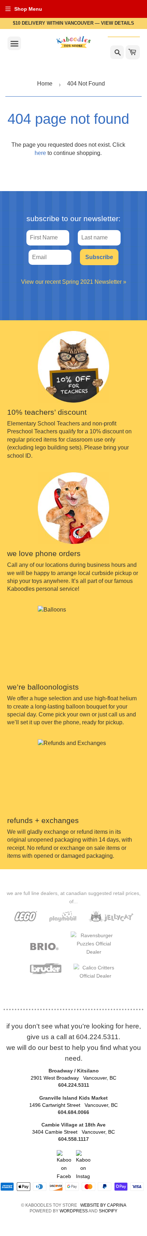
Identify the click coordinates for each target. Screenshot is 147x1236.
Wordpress (74, 1211)
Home (44, 84)
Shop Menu (28, 9)
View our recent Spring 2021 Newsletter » (73, 282)
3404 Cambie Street (73, 1132)
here (40, 153)
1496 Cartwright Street (73, 1105)
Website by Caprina (103, 1205)
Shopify (108, 1211)
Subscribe (99, 257)
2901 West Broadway (73, 1078)
